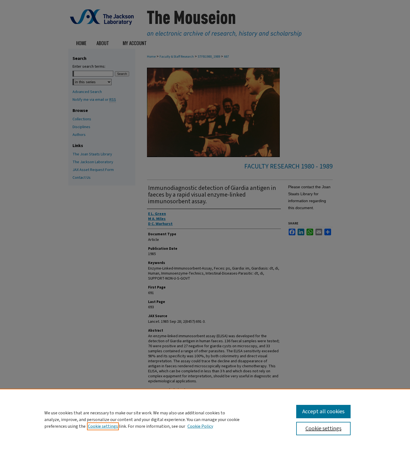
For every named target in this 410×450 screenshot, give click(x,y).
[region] (205, 419)
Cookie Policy (200, 426)
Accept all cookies (323, 411)
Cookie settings (103, 426)
